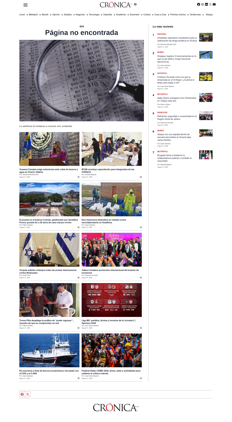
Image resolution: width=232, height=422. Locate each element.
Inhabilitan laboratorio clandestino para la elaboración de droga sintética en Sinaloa (177, 39)
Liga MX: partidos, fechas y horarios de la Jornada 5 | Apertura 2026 (108, 321)
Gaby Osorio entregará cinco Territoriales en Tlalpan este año (176, 99)
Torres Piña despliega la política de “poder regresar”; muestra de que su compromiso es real (46, 321)
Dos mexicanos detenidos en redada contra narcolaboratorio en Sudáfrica (104, 221)
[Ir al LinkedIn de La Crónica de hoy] (206, 4)
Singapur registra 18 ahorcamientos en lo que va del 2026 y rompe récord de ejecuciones (177, 58)
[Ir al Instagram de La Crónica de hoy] (202, 4)
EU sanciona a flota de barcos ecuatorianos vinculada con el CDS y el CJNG (49, 372)
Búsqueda (211, 14)
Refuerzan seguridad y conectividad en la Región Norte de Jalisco (177, 117)
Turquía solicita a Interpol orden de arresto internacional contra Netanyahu (47, 271)
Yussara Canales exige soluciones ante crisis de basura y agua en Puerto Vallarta (48, 170)
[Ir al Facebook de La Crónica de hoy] (198, 4)
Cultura (147, 14)
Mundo (45, 14)
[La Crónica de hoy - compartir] (78, 177)
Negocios (80, 14)
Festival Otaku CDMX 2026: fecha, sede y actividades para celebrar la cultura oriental (111, 372)
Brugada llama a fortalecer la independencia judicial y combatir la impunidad (174, 158)
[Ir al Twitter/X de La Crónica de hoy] (210, 4)
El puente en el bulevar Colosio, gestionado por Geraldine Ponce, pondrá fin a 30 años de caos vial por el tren (48, 221)
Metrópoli (33, 14)
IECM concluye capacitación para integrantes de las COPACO (108, 170)
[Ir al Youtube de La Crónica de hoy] (214, 4)
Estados (68, 14)
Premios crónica (178, 14)
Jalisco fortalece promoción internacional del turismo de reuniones (110, 271)
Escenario (134, 14)
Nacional (20, 14)
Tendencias (195, 14)
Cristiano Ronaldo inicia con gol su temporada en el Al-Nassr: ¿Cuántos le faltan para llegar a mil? (175, 79)
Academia (121, 14)
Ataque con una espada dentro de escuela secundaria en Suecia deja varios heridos (174, 137)
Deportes (107, 14)
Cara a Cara (160, 14)
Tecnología (94, 14)
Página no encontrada (81, 32)
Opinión (56, 14)
